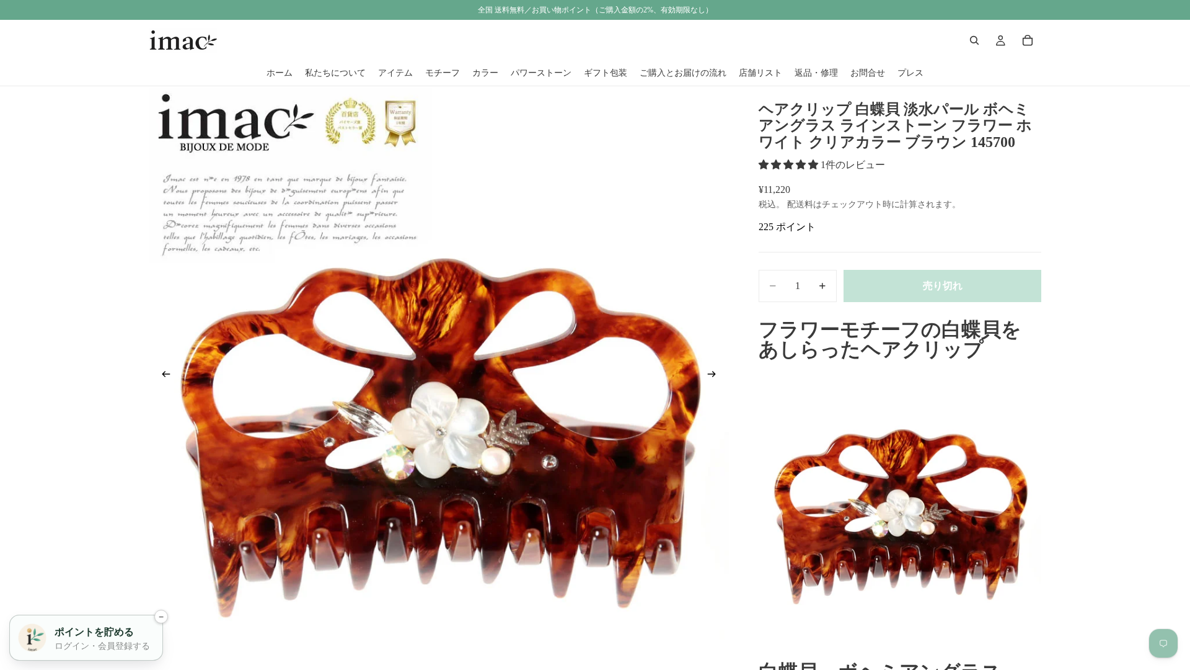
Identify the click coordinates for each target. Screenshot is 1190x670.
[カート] (1027, 40)
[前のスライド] (162, 376)
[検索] (974, 40)
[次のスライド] (715, 376)
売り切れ (943, 285)
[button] (790, 164)
